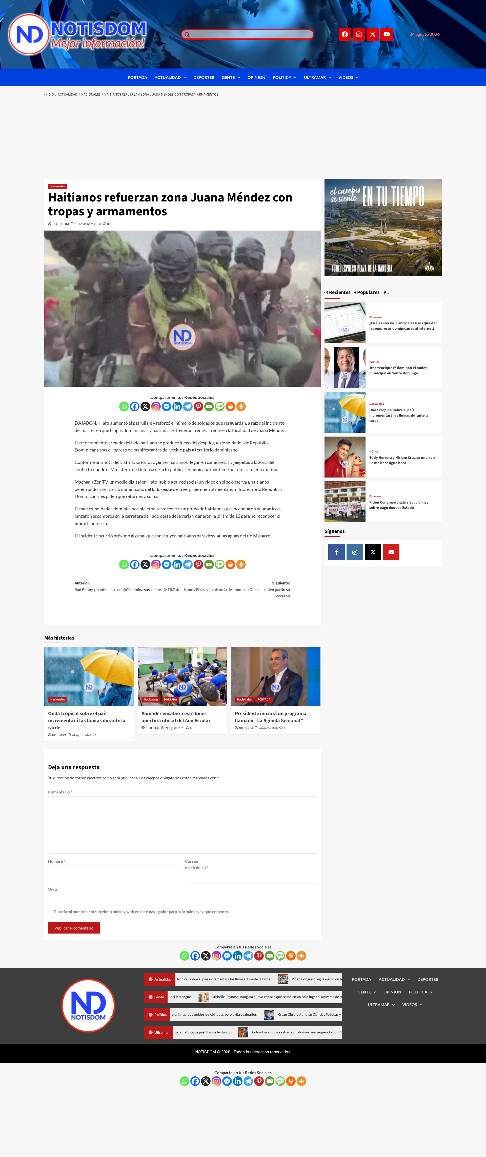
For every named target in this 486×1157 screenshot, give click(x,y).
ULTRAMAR (315, 77)
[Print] (230, 406)
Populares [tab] (368, 292)
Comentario (60, 791)
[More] (241, 406)
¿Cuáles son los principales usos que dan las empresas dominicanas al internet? (403, 326)
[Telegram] (188, 406)
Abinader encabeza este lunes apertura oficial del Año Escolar (176, 717)
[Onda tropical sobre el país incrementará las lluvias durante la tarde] (89, 676)
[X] (145, 406)
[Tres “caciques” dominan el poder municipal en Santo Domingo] (345, 367)
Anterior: (127, 586)
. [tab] (387, 292)
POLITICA (282, 77)
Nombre (56, 861)
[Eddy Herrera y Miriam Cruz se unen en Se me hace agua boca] (345, 456)
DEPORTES (203, 77)
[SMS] (220, 406)
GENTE (228, 77)
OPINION (256, 77)
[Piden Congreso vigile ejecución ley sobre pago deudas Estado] (345, 501)
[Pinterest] (198, 406)
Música (373, 452)
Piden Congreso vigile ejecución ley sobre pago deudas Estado (399, 505)
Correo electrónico (196, 864)
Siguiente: (237, 589)
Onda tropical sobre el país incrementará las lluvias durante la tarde (87, 720)
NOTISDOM (60, 224)
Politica (374, 362)
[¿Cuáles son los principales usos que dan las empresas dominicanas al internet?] (345, 322)
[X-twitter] (373, 34)
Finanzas (375, 317)
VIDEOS (345, 77)
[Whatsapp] (124, 406)
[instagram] (355, 552)
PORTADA (137, 77)
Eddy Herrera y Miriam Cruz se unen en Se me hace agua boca (402, 460)
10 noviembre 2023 (88, 224)
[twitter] (373, 552)
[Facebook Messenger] (166, 406)
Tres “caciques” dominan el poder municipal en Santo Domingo (398, 370)
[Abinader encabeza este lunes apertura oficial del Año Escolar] (182, 676)
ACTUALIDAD (168, 77)
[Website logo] (88, 34)
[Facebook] (345, 34)
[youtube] (391, 552)
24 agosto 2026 (81, 735)
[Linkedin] (177, 406)
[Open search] (186, 34)
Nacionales (57, 186)
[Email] (209, 406)
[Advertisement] (243, 138)
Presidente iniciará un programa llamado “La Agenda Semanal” (271, 717)
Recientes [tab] (339, 292)
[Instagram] (359, 34)
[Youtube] (386, 34)
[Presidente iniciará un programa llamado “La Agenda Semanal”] (276, 676)
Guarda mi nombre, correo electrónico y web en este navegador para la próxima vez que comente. (141, 911)
